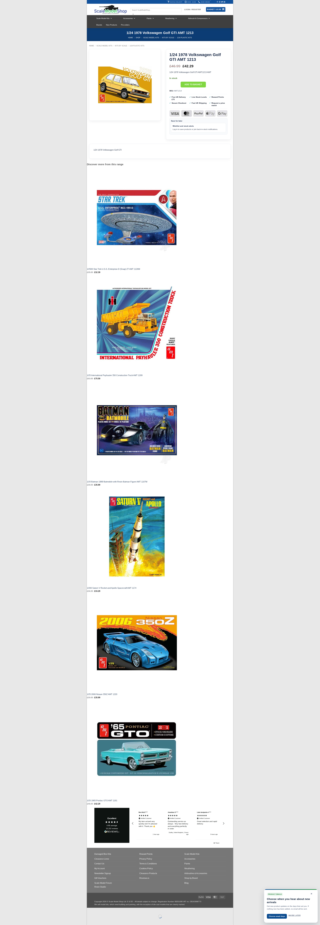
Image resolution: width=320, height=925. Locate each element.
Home (130, 38)
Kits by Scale (168, 38)
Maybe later (294, 915)
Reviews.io (144, 878)
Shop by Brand (191, 878)
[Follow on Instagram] (219, 2)
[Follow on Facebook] (217, 2)
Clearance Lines (101, 859)
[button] (133, 823)
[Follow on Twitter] (222, 2)
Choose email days (277, 916)
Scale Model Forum (103, 883)
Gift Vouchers (100, 878)
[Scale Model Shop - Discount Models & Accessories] (110, 9)
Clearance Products (148, 873)
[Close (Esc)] (111, 910)
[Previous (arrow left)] (89, 920)
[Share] (104, 910)
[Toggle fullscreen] (96, 910)
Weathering (169, 18)
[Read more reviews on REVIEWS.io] (111, 832)
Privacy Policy (145, 859)
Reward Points (145, 854)
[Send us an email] (224, 2)
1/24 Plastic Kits (184, 38)
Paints (149, 18)
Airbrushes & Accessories (195, 873)
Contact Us (99, 864)
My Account (99, 868)
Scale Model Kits (103, 18)
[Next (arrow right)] (96, 920)
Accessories (128, 18)
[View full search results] (132, 6)
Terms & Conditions (148, 864)
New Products (111, 25)
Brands (99, 25)
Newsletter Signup (102, 873)
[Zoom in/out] (89, 910)
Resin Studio (100, 887)
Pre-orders (125, 25)
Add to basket (193, 84)
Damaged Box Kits (102, 854)
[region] (178, 823)
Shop (138, 38)
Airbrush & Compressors (198, 18)
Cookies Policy (146, 868)
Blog (186, 883)
